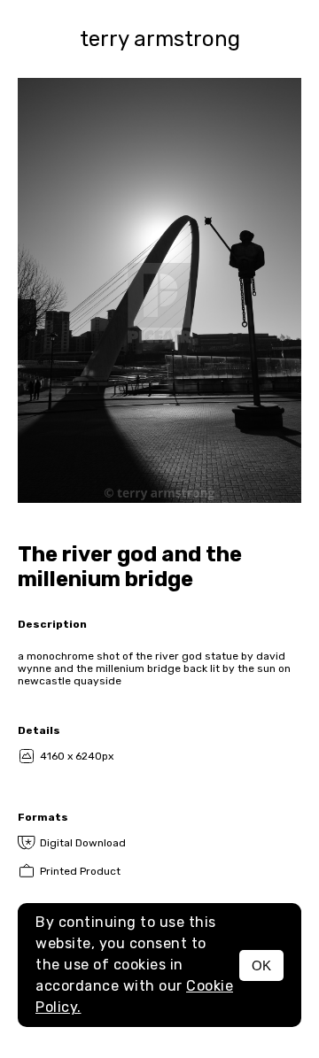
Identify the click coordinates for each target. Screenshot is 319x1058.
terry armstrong (160, 39)
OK (261, 965)
